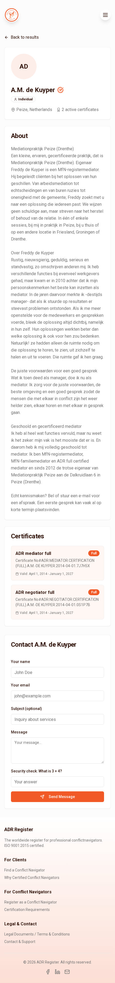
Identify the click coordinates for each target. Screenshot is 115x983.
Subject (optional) (26, 708)
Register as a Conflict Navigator (30, 902)
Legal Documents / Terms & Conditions (37, 934)
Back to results (25, 37)
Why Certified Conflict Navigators (31, 877)
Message (19, 732)
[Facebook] (48, 971)
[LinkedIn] (57, 971)
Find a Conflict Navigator (24, 870)
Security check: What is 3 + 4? (36, 771)
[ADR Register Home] (11, 14)
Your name (20, 662)
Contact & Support (19, 941)
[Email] (67, 971)
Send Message (62, 797)
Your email (20, 685)
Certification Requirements (27, 909)
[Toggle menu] (105, 15)
